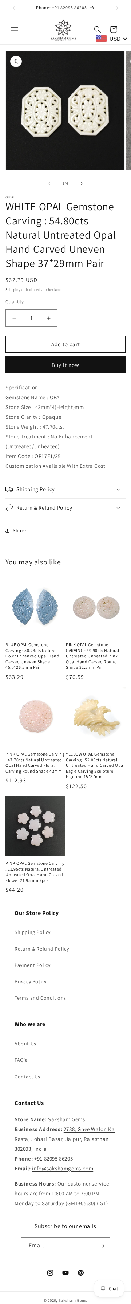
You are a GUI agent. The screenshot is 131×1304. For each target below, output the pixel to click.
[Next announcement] (118, 8)
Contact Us (27, 1076)
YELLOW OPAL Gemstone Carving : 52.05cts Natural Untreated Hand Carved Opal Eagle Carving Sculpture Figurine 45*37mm (95, 765)
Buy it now (65, 364)
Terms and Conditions (40, 998)
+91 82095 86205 (53, 1158)
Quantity (14, 302)
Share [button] (19, 530)
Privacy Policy (30, 981)
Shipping (13, 289)
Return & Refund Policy (42, 948)
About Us (25, 1043)
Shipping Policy (33, 932)
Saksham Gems (73, 1300)
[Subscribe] (102, 1245)
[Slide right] (82, 183)
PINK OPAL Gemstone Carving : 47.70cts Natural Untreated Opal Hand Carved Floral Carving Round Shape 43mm (35, 762)
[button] (15, 30)
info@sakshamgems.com (62, 1168)
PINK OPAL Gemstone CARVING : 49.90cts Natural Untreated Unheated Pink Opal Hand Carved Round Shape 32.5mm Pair (92, 656)
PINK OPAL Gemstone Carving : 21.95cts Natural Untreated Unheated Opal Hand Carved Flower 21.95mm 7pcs (35, 871)
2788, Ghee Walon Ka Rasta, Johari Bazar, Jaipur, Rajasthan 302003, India (65, 1139)
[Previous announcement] (13, 8)
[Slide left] (49, 183)
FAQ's (21, 1060)
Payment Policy (32, 965)
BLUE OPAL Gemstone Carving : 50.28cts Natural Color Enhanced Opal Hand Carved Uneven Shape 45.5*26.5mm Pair (32, 656)
